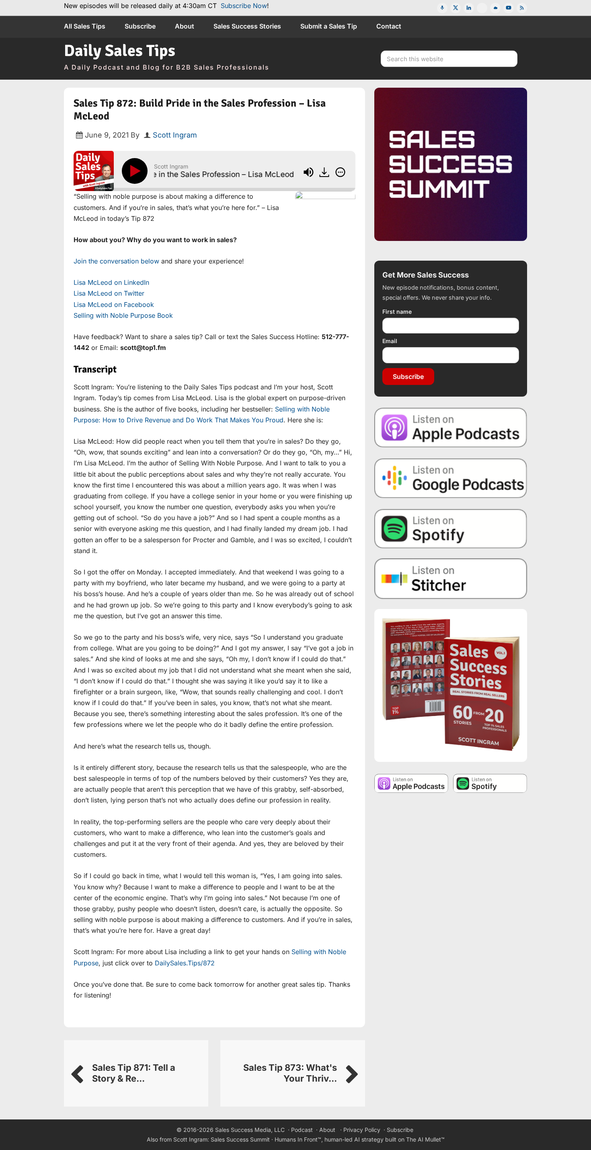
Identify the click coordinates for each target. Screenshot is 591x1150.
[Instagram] (482, 8)
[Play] (136, 171)
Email (389, 340)
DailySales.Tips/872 (185, 963)
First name (397, 311)
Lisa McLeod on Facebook (114, 304)
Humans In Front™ (298, 1139)
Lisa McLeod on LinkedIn (111, 282)
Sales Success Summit (240, 1139)
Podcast (302, 1129)
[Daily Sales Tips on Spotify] (450, 528)
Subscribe (408, 376)
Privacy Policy (361, 1129)
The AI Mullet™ (425, 1139)
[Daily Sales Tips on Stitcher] (450, 578)
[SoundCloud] (495, 8)
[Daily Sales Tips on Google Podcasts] (450, 477)
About (327, 1129)
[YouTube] (508, 8)
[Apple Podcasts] (442, 8)
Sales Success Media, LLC (250, 1129)
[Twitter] (455, 8)
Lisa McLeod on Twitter (109, 293)
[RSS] (522, 8)
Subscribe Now (244, 6)
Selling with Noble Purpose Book (123, 315)
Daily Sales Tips (119, 51)
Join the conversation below (116, 261)
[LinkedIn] (469, 8)
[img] (340, 172)
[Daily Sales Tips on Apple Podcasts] (450, 427)
